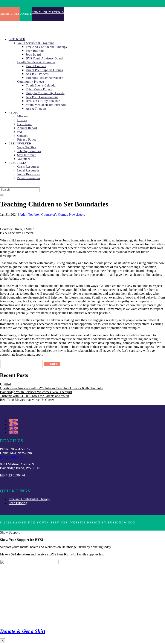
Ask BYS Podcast (37, 74)
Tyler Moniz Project (39, 89)
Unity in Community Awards (45, 93)
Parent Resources (28, 178)
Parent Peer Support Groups (44, 70)
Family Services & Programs (36, 62)
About (14, 112)
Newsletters (77, 214)
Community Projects (30, 81)
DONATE (26, 13)
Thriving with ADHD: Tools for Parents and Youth (34, 396)
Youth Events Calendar (41, 85)
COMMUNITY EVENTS (48, 12)
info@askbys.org (11, 457)
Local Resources (28, 170)
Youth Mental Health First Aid (46, 104)
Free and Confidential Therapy (46, 47)
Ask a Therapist (36, 108)
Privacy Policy (27, 139)
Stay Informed (26, 155)
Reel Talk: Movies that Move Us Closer (27, 400)
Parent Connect (36, 66)
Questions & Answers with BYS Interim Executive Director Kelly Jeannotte (51, 388)
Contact (22, 135)
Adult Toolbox (30, 214)
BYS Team (24, 124)
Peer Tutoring (35, 50)
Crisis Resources (28, 166)
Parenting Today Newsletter (44, 77)
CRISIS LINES (10, 13)
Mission (22, 116)
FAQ (20, 131)
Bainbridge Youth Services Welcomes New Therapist (36, 392)
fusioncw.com (122, 522)
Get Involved (20, 143)
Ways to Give (26, 147)
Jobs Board (33, 54)
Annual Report (27, 128)
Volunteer (23, 159)
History (22, 120)
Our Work (17, 39)
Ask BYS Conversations (42, 97)
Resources (18, 162)
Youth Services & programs (35, 43)
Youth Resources (28, 174)
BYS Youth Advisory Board (44, 58)
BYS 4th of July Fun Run (43, 101)
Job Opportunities (29, 151)
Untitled (5, 384)
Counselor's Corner (54, 214)
